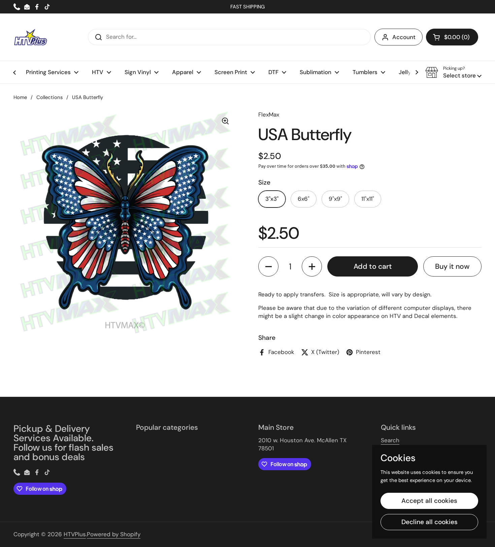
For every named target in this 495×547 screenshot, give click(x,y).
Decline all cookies (429, 522)
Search (390, 440)
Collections (49, 97)
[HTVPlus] (30, 37)
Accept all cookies (429, 500)
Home (20, 97)
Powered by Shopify (113, 534)
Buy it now (452, 266)
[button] (452, 37)
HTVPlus (75, 534)
